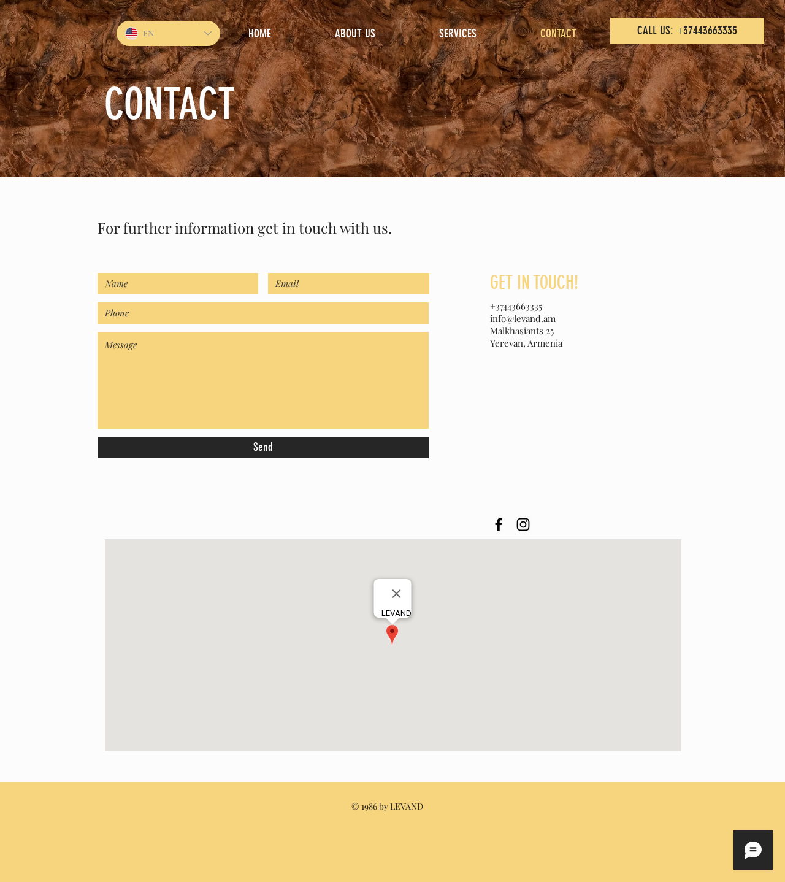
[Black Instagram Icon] (523, 524)
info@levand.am (523, 318)
